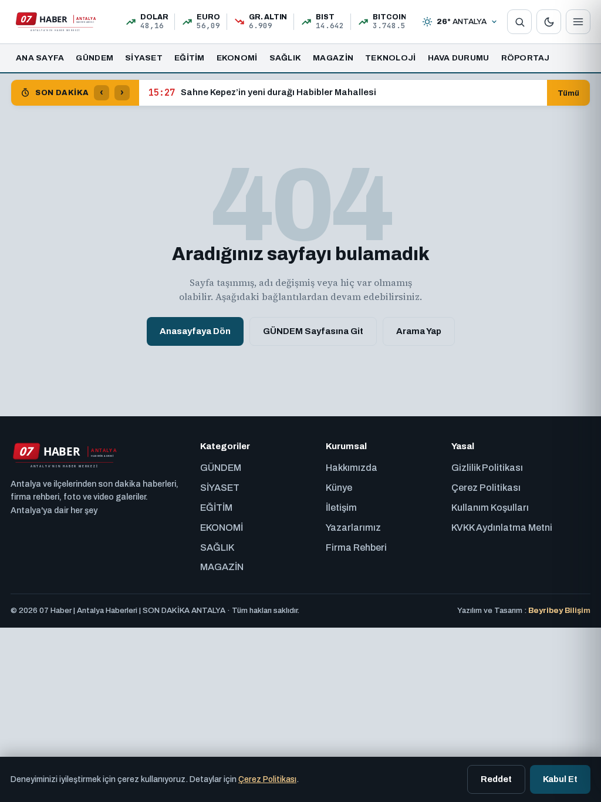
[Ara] (519, 21)
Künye (339, 488)
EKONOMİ (237, 57)
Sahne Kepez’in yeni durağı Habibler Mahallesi (262, 93)
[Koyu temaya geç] (548, 21)
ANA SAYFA (40, 57)
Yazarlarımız (353, 528)
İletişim (341, 508)
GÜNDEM (94, 57)
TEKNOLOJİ (390, 57)
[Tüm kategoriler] (578, 21)
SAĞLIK (285, 57)
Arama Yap (418, 331)
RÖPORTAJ (525, 57)
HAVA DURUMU (458, 57)
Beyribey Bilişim (559, 610)
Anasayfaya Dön (195, 331)
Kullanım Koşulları (490, 508)
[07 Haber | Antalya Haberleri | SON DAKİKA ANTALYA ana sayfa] (55, 21)
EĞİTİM (189, 57)
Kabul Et (560, 779)
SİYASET (144, 57)
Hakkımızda (351, 468)
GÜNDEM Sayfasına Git (313, 331)
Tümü (568, 93)
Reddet (496, 779)
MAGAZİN (333, 57)
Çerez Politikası (486, 488)
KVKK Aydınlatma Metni (501, 528)
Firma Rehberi (356, 547)
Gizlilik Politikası (487, 468)
